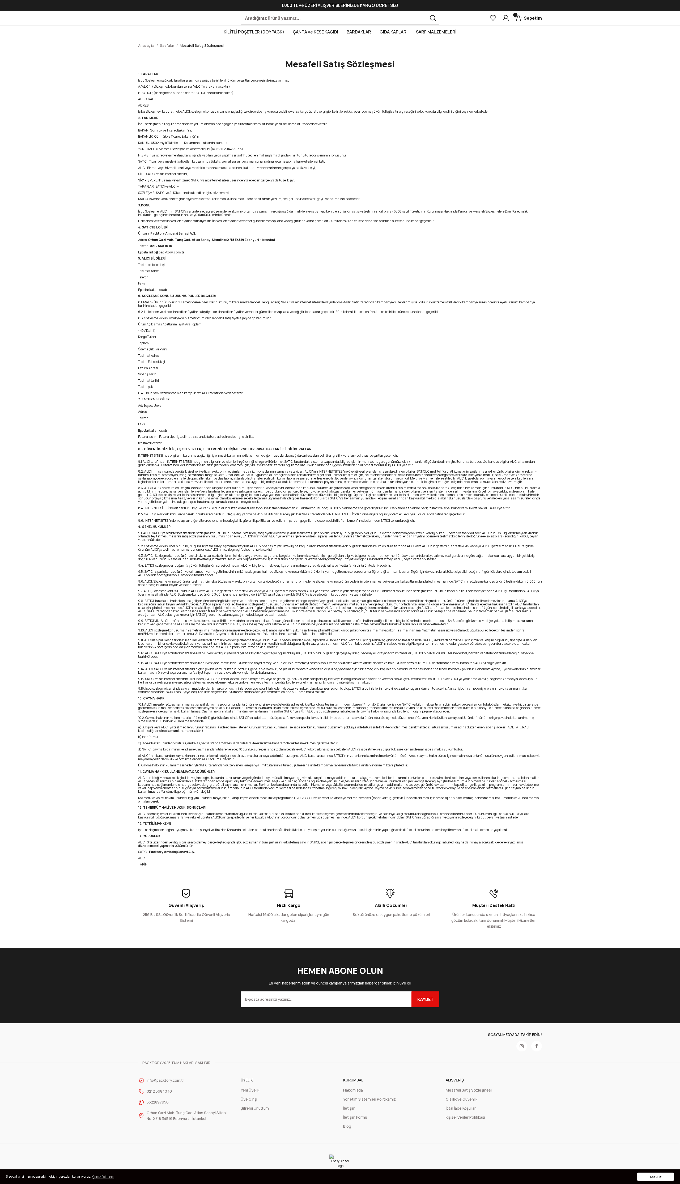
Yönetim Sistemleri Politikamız (369, 1099)
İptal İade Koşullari (461, 1108)
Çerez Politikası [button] (103, 1176)
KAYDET (425, 999)
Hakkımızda (353, 1090)
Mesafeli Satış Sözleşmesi (469, 1090)
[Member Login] (506, 18)
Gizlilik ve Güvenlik (461, 1099)
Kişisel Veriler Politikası (465, 1117)
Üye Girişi (249, 1099)
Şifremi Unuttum (255, 1108)
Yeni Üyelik (250, 1090)
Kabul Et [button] (655, 1177)
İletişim (349, 1108)
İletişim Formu (355, 1117)
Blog (347, 1126)
